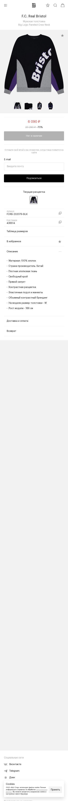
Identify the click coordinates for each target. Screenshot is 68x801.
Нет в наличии (34, 136)
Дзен (12, 777)
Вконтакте (15, 764)
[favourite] (47, 5)
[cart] (62, 5)
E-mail (7, 159)
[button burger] (5, 5)
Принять (55, 790)
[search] (55, 5)
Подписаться (34, 178)
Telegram (14, 771)
